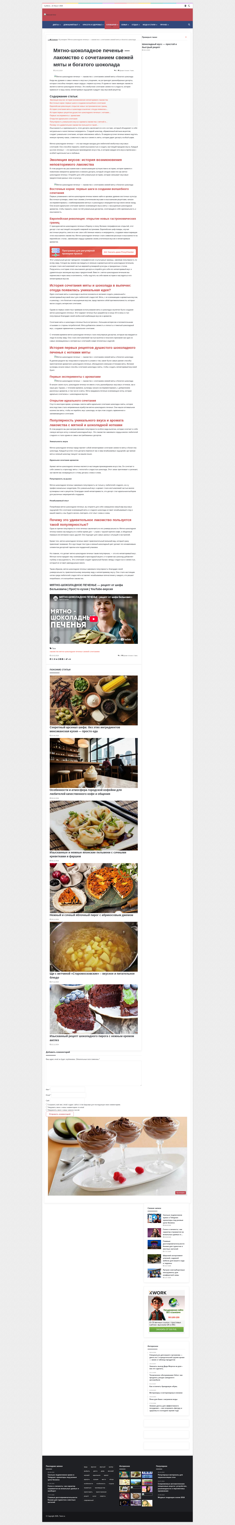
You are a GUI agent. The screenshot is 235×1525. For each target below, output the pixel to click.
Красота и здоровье (92, 25)
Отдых (135, 25)
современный (89, 1500)
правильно (87, 1488)
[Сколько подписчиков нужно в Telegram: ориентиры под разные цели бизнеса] (154, 1218)
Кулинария (111, 25)
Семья (124, 25)
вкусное (93, 1467)
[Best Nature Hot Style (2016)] (147, 1489)
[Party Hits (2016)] (124, 1474)
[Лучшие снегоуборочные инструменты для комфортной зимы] (154, 1273)
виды (86, 1467)
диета (95, 1471)
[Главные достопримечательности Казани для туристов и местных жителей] (154, 1244)
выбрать (87, 1471)
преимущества (100, 1488)
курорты (87, 1479)
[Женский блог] (50, 14)
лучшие (95, 1479)
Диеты (56, 25)
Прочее (163, 25)
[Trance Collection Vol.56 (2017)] (124, 1503)
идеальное (96, 1475)
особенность (100, 1483)
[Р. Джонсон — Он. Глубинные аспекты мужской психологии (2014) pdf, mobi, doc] (147, 1503)
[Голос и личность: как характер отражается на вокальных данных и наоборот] (154, 1232)
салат (94, 1496)
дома (102, 1471)
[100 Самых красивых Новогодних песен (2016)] (124, 1496)
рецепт (86, 1496)
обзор (111, 1479)
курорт (106, 1475)
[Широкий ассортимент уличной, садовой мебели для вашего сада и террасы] (154, 1258)
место (104, 1479)
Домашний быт (71, 25)
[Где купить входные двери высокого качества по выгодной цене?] (136, 1489)
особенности (88, 1483)
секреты (103, 1496)
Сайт (47, 1101)
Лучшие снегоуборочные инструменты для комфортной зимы (174, 1272)
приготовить (88, 1492)
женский (111, 1471)
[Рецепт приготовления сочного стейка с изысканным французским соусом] (136, 1474)
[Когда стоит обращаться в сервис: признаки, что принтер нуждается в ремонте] (124, 1489)
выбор (111, 1467)
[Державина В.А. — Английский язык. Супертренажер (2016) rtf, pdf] (147, 1482)
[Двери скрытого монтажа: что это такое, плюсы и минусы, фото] (147, 1496)
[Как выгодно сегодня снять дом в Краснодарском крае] (136, 1482)
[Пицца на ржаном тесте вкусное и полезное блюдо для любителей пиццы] (136, 1496)
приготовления (101, 1492)
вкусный (102, 1467)
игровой (86, 1475)
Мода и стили (149, 25)
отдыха (111, 1483)
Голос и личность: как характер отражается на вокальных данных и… (173, 1231)
